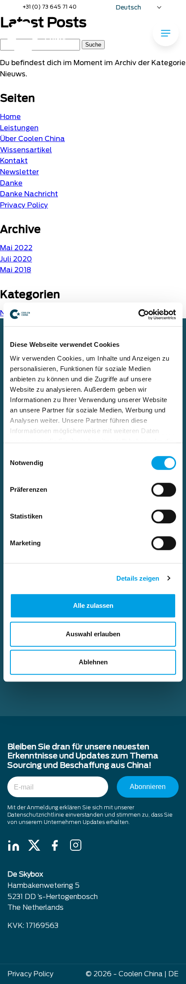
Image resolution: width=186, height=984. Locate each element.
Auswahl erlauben (93, 634)
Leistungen (19, 128)
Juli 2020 (16, 259)
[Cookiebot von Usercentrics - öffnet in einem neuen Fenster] (138, 314)
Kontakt (14, 161)
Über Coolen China (32, 139)
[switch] (163, 490)
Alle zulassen (93, 605)
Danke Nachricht (29, 194)
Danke (11, 183)
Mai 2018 (15, 270)
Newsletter (19, 172)
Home (10, 117)
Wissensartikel (26, 150)
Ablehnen (93, 662)
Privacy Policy (24, 205)
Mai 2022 (16, 248)
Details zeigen (137, 578)
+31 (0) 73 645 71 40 (49, 6)
